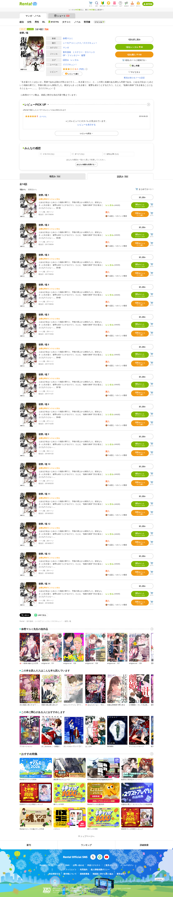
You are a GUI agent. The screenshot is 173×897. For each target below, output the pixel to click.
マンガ (66, 47)
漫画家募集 (84, 873)
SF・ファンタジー (71, 55)
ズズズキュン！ (70, 64)
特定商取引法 (54, 873)
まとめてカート (145, 189)
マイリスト (135, 72)
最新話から (32, 189)
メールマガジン (127, 865)
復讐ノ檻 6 (44, 344)
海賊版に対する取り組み (103, 873)
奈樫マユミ (68, 38)
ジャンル (98, 21)
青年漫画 (67, 52)
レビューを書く (73, 74)
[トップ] (26, 3)
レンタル (75, 59)
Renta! (22, 621)
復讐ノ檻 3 (44, 254)
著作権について (70, 873)
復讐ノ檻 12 (44, 523)
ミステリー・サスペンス (84, 52)
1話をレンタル (134, 47)
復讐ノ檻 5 (44, 314)
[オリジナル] (54, 22)
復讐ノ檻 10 (44, 464)
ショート (63, 15)
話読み (66, 59)
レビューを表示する (86, 124)
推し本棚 (135, 65)
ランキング (86, 844)
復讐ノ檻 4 (44, 284)
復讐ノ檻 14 (44, 583)
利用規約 (83, 869)
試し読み (142, 197)
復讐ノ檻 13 (44, 553)
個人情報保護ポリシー (100, 869)
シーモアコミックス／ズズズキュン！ (80, 42)
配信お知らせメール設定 (134, 77)
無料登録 (149, 4)
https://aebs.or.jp (57, 892)
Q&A (67, 865)
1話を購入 (134, 54)
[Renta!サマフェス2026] (34, 4)
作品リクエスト (94, 865)
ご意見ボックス (110, 865)
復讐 (83, 55)
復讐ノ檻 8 (44, 404)
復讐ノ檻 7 (44, 374)
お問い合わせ (78, 865)
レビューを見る (85, 133)
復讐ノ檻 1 (44, 194)
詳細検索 (144, 844)
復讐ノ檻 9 (44, 434)
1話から (23, 189)
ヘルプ (59, 865)
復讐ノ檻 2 (44, 224)
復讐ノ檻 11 (44, 493)
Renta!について (46, 865)
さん (42, 116)
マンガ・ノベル (33, 15)
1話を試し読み (134, 39)
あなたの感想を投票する (85, 164)
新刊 (29, 844)
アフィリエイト (70, 869)
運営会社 (120, 873)
